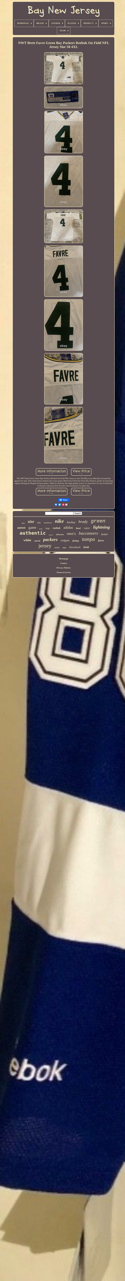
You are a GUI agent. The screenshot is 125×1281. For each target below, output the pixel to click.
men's (71, 533)
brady (83, 521)
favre (101, 540)
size (31, 521)
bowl (78, 528)
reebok (56, 527)
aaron (21, 527)
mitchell (37, 541)
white (27, 540)
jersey (45, 546)
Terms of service (64, 572)
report (51, 535)
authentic (33, 533)
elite (39, 523)
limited (104, 534)
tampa (88, 539)
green (98, 521)
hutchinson (48, 523)
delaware (60, 534)
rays (64, 547)
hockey (71, 522)
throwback (74, 547)
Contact (63, 563)
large (47, 528)
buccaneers (88, 533)
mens (57, 547)
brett (86, 547)
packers (50, 539)
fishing (75, 541)
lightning (101, 527)
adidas (68, 527)
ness (23, 523)
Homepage (63, 558)
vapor (87, 528)
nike (59, 521)
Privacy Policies (64, 568)
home (40, 529)
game (32, 527)
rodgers (65, 540)
